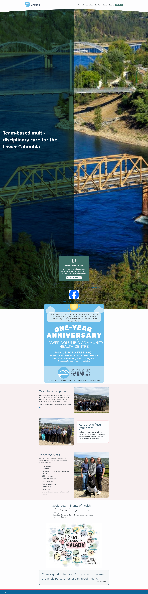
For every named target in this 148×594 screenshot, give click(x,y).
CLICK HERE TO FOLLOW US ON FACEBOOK (74, 302)
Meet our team (44, 408)
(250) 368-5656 (74, 271)
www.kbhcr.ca (96, 287)
